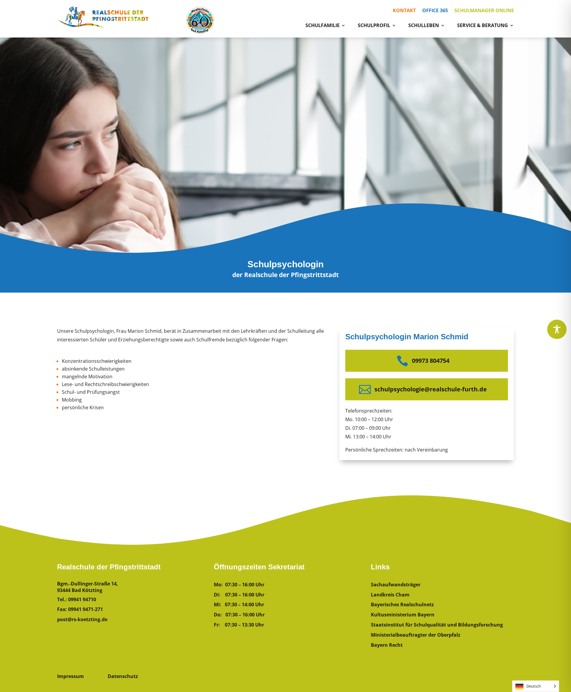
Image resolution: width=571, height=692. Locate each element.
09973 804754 (430, 361)
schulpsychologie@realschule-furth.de (430, 389)
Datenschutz (123, 676)
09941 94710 (82, 599)
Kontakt (404, 11)
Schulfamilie (322, 26)
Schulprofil (374, 26)
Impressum (70, 676)
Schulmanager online (484, 11)
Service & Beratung (482, 26)
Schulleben (423, 26)
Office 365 (435, 11)
